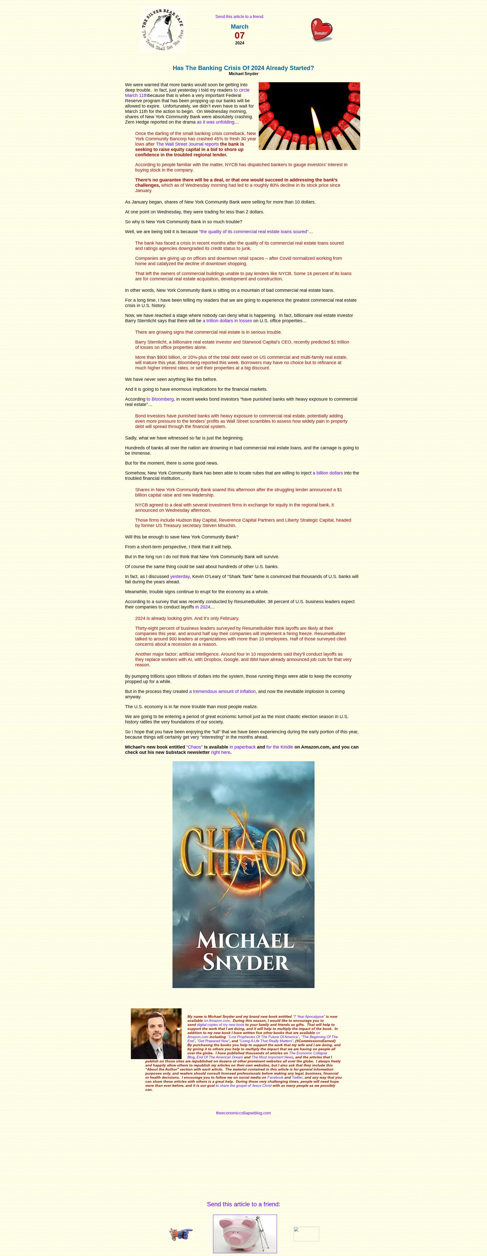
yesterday (180, 576)
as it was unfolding (215, 122)
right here (220, 752)
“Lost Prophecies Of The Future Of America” (263, 1037)
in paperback (243, 747)
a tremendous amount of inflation (222, 691)
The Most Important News (272, 1057)
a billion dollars (328, 473)
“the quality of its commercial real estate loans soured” (253, 231)
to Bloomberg (160, 399)
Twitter (297, 1077)
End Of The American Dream (220, 1057)
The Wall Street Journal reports (187, 144)
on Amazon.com (217, 1021)
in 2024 (202, 606)
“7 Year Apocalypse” (309, 1016)
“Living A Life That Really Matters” (266, 1041)
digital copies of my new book (220, 1025)
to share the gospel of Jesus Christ (244, 1085)
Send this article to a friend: (239, 16)
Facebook (275, 1077)
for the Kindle (279, 747)
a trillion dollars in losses (227, 320)
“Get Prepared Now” (213, 1041)
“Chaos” (194, 747)
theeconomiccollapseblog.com (243, 1113)
